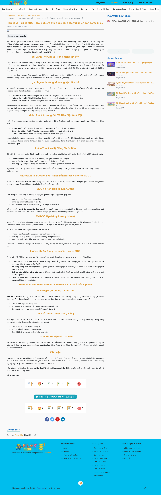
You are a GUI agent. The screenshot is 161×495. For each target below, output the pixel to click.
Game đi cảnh (99, 469)
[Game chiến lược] (35, 9)
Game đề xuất (115, 58)
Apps (66, 448)
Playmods (100, 2)
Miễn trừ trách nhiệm (132, 451)
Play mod (40, 488)
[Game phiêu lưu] (87, 9)
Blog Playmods (144, 2)
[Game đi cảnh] (155, 9)
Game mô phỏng (100, 448)
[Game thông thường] (137, 9)
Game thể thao (99, 455)
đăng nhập (18, 435)
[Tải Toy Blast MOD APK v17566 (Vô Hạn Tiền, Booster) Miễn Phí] (108, 21)
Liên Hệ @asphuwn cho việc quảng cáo (57, 396)
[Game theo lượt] (119, 9)
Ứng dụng (128, 2)
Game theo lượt (100, 462)
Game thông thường (102, 472)
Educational (98, 475)
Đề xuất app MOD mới (72, 458)
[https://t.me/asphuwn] (80, 483)
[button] (118, 51)
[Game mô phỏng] (70, 9)
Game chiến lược (100, 458)
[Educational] (20, 9)
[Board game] (7, 9)
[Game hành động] (53, 9)
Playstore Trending (71, 455)
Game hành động (101, 451)
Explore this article (17, 36)
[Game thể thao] (103, 9)
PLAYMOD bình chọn (119, 15)
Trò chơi (114, 2)
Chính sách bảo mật (132, 448)
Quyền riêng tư (130, 455)
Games (66, 451)
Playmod (48, 453)
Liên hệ (127, 458)
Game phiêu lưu (100, 465)
